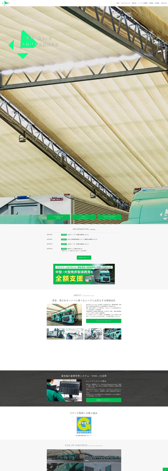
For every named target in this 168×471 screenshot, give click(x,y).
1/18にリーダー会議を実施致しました (78, 244)
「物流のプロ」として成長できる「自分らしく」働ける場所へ (74, 250)
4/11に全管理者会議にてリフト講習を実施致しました (82, 239)
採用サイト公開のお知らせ (75, 248)
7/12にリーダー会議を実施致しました (78, 234)
